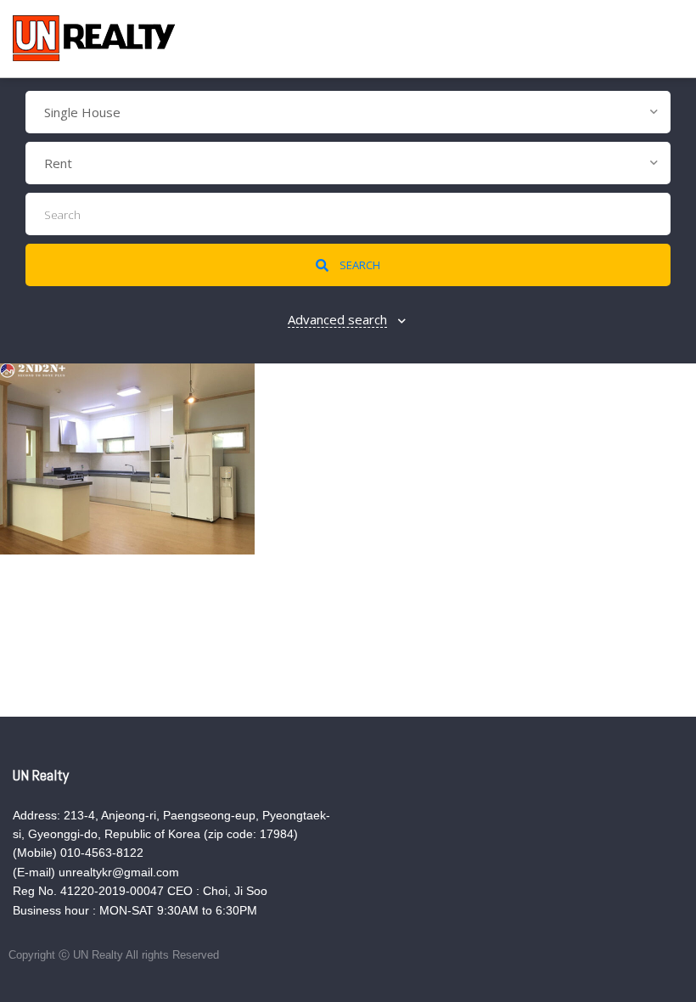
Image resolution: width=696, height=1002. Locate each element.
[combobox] (348, 112)
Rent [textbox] (58, 163)
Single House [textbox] (82, 112)
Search (358, 265)
